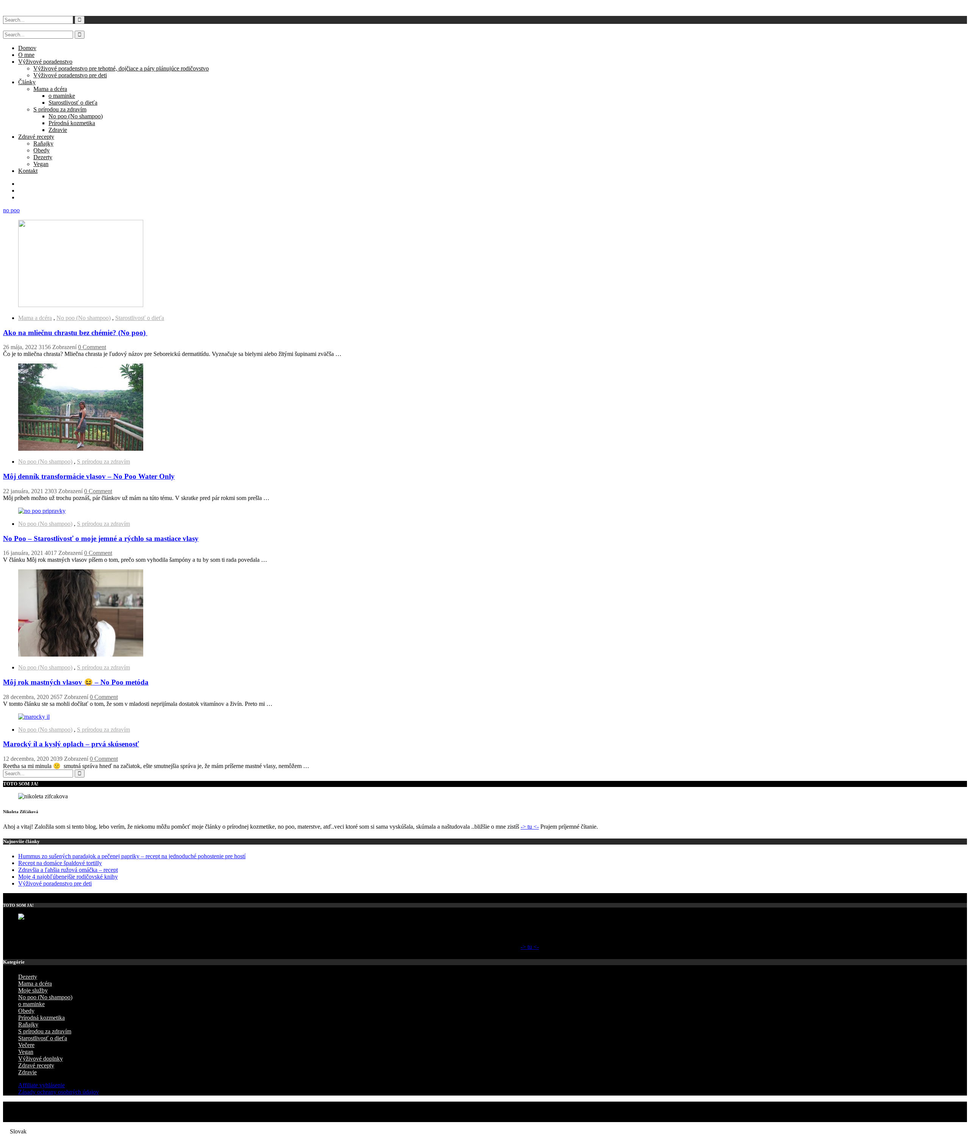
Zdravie (57, 130)
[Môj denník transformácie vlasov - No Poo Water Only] (80, 448)
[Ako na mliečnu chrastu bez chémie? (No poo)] (80, 305)
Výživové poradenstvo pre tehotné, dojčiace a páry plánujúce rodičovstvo (121, 68)
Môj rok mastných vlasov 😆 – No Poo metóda (76, 682)
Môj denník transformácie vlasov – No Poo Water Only (89, 476)
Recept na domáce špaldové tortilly (60, 863)
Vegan (40, 164)
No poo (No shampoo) (75, 116)
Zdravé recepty (36, 136)
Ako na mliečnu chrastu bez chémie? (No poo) (75, 333)
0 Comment (92, 347)
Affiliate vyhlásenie (41, 1085)
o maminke (61, 95)
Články (27, 82)
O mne (26, 55)
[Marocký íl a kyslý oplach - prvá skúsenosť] (34, 716)
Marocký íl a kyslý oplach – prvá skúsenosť (71, 744)
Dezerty (42, 157)
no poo (11, 210)
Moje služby (33, 990)
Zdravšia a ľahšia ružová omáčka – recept (68, 870)
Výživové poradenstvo (45, 61)
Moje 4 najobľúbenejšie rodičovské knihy (68, 876)
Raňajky (43, 143)
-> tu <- (530, 826)
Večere (26, 1045)
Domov (27, 48)
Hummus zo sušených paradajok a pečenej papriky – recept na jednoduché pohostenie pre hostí (132, 856)
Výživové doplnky (40, 1058)
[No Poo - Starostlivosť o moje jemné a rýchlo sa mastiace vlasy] (42, 511)
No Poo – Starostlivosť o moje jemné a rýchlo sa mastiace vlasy (101, 538)
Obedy (41, 150)
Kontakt (28, 171)
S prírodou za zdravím (59, 109)
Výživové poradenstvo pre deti (70, 75)
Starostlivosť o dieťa (72, 102)
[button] (485, 1131)
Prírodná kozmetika (71, 123)
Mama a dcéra (50, 89)
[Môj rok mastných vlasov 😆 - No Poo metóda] (80, 654)
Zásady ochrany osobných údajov (58, 1092)
